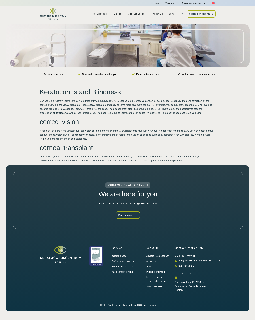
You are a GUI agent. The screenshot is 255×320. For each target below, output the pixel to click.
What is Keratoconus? (157, 256)
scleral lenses (119, 256)
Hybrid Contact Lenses (124, 266)
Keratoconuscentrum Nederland (123, 305)
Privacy (152, 305)
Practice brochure (155, 272)
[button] (183, 14)
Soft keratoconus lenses (124, 261)
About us (151, 261)
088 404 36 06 (186, 266)
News (149, 266)
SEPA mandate (154, 286)
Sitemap (143, 305)
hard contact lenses (122, 272)
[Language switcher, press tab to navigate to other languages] (213, 3)
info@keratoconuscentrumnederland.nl (199, 260)
